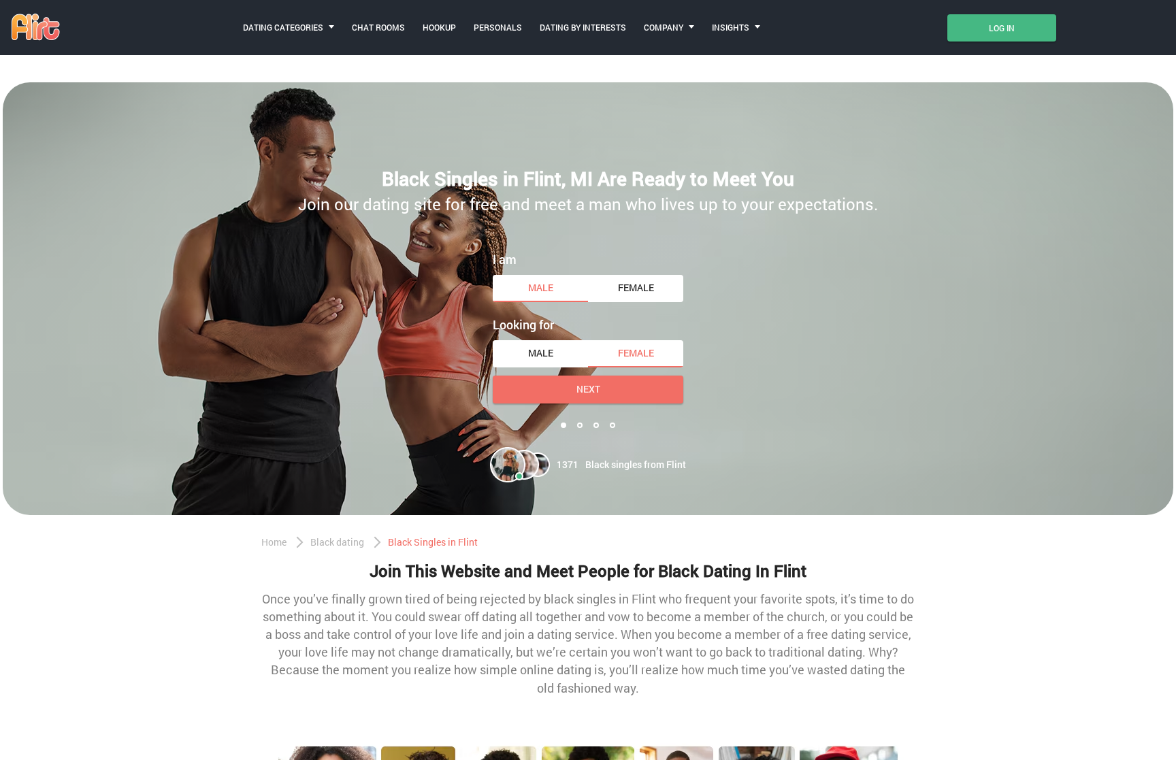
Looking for (523, 324)
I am (505, 259)
